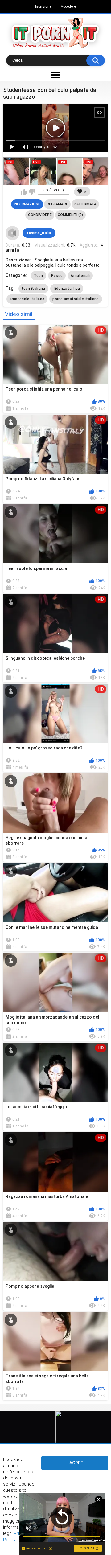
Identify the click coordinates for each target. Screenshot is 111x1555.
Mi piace (24, 192)
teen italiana (33, 288)
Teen (38, 275)
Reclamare (57, 204)
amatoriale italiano (27, 299)
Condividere (40, 215)
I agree (75, 1462)
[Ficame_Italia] (13, 233)
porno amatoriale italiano (75, 299)
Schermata (85, 204)
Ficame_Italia (39, 233)
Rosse (57, 275)
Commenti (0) (70, 215)
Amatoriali (80, 275)
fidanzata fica (66, 288)
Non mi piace (32, 192)
